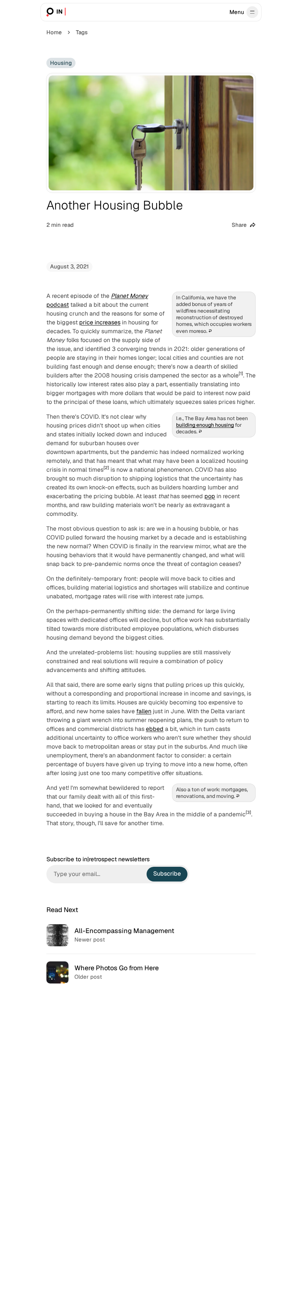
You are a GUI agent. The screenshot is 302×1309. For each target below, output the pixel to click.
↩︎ (210, 331)
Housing (61, 62)
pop (209, 496)
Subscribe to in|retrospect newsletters (98, 859)
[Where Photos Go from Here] (151, 972)
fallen (143, 711)
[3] (248, 812)
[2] (106, 467)
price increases (99, 322)
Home (54, 32)
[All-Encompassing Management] (151, 935)
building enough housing (205, 425)
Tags (82, 32)
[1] (241, 373)
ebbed (155, 729)
